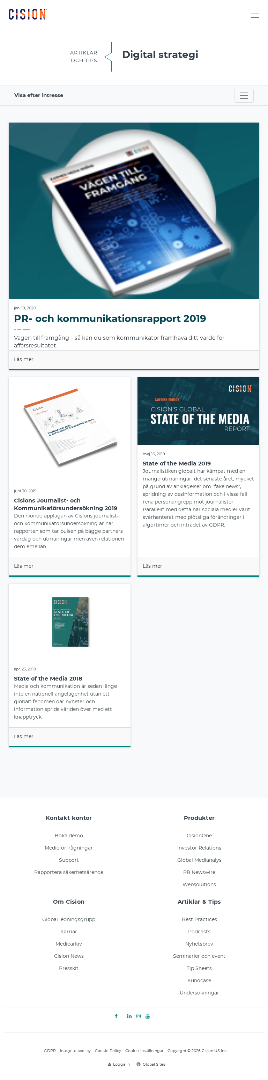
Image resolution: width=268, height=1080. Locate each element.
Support (69, 860)
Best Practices (199, 919)
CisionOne (199, 835)
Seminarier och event (199, 956)
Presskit (69, 968)
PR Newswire (199, 872)
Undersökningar (199, 993)
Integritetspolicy (75, 1051)
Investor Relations (199, 848)
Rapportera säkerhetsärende (68, 872)
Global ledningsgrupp (68, 919)
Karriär (68, 932)
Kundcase (199, 980)
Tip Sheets (199, 968)
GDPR (50, 1051)
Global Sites (154, 1064)
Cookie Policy (108, 1051)
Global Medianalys (199, 860)
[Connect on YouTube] (148, 1016)
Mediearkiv (68, 944)
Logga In (121, 1064)
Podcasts (199, 932)
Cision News (69, 956)
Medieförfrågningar (69, 848)
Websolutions (199, 884)
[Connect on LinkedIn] (129, 1016)
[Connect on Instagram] (138, 1016)
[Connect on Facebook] (116, 1016)
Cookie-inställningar (144, 1051)
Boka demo (69, 835)
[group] (134, 246)
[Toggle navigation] (244, 96)
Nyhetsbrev (199, 944)
